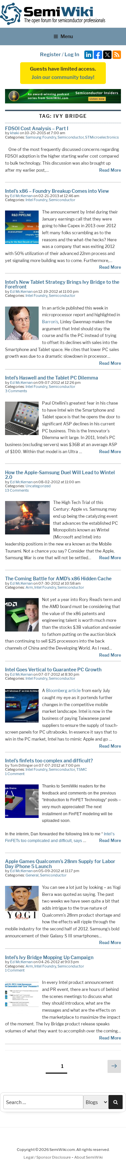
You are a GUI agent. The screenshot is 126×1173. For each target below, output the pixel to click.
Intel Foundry (36, 199)
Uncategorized (38, 486)
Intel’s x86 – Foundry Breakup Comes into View (57, 191)
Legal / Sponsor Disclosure (48, 1157)
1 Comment (15, 773)
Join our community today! (63, 77)
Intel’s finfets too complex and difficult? (49, 760)
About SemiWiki (88, 1157)
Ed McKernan (21, 195)
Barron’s (50, 321)
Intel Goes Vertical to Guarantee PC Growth (53, 669)
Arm (29, 587)
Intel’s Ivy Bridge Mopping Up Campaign (49, 957)
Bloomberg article (63, 690)
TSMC (81, 769)
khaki (14, 133)
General (32, 875)
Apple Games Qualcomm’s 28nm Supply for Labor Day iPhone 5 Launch (60, 863)
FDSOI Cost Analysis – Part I (36, 128)
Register (50, 55)
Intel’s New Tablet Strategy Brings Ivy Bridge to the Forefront (62, 284)
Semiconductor (70, 137)
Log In (72, 55)
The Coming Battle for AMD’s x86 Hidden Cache (58, 578)
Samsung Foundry (41, 137)
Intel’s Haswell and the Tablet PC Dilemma (51, 378)
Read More (110, 170)
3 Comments (16, 391)
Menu (66, 36)
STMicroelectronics (102, 137)
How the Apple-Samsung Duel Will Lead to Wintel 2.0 (60, 475)
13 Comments (17, 490)
